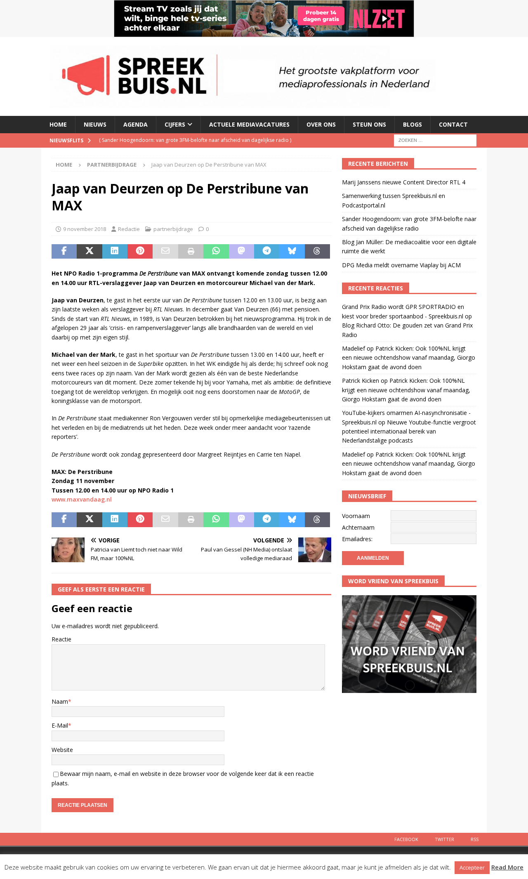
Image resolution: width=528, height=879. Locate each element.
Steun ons (369, 124)
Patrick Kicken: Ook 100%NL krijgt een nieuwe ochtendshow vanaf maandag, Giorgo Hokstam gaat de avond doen (408, 357)
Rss (474, 839)
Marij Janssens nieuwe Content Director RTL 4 (403, 182)
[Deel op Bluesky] (291, 251)
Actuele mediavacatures (249, 124)
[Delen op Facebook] (64, 251)
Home (58, 124)
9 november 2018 (84, 229)
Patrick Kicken (360, 380)
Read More (507, 867)
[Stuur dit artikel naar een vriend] (165, 251)
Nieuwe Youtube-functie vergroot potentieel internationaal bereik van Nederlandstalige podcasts (409, 431)
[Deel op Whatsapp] (216, 251)
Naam (60, 701)
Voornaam (356, 516)
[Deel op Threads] (317, 251)
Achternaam (358, 527)
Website (62, 750)
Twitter (444, 839)
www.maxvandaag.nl (82, 499)
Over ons (321, 124)
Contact (453, 124)
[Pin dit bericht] (140, 251)
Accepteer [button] (472, 867)
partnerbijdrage (173, 229)
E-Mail (60, 725)
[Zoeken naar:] (435, 140)
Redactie (129, 229)
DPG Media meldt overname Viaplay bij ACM (401, 265)
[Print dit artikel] (190, 251)
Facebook (406, 839)
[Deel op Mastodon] (241, 251)
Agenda (135, 124)
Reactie (61, 639)
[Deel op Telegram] (266, 251)
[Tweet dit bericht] (89, 251)
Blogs (412, 124)
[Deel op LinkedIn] (114, 251)
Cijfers (175, 124)
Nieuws (95, 124)
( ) (195, 140)
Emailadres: (357, 539)
